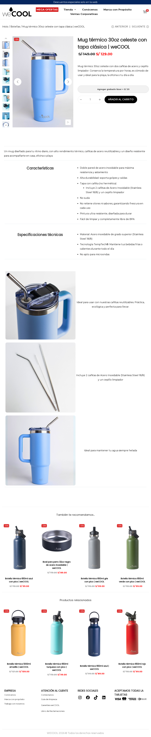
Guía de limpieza (49, 699)
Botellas (15, 26)
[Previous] (17, 82)
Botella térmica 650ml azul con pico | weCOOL (19, 580)
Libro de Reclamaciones (52, 711)
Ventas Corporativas (84, 14)
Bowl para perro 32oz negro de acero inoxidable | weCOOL (57, 565)
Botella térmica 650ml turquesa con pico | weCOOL (56, 667)
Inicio (5, 26)
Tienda (68, 9)
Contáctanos (47, 695)
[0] (145, 12)
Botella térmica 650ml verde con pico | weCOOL (132, 580)
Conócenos (90, 9)
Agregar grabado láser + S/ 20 (113, 89)
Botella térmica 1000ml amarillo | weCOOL (19, 665)
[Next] (68, 82)
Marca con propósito (14, 699)
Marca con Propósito (118, 9)
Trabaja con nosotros (14, 704)
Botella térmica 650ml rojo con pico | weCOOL (132, 665)
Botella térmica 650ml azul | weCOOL (94, 667)
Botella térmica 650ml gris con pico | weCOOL (94, 580)
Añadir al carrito (121, 99)
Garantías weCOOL (50, 705)
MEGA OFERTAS (47, 9)
